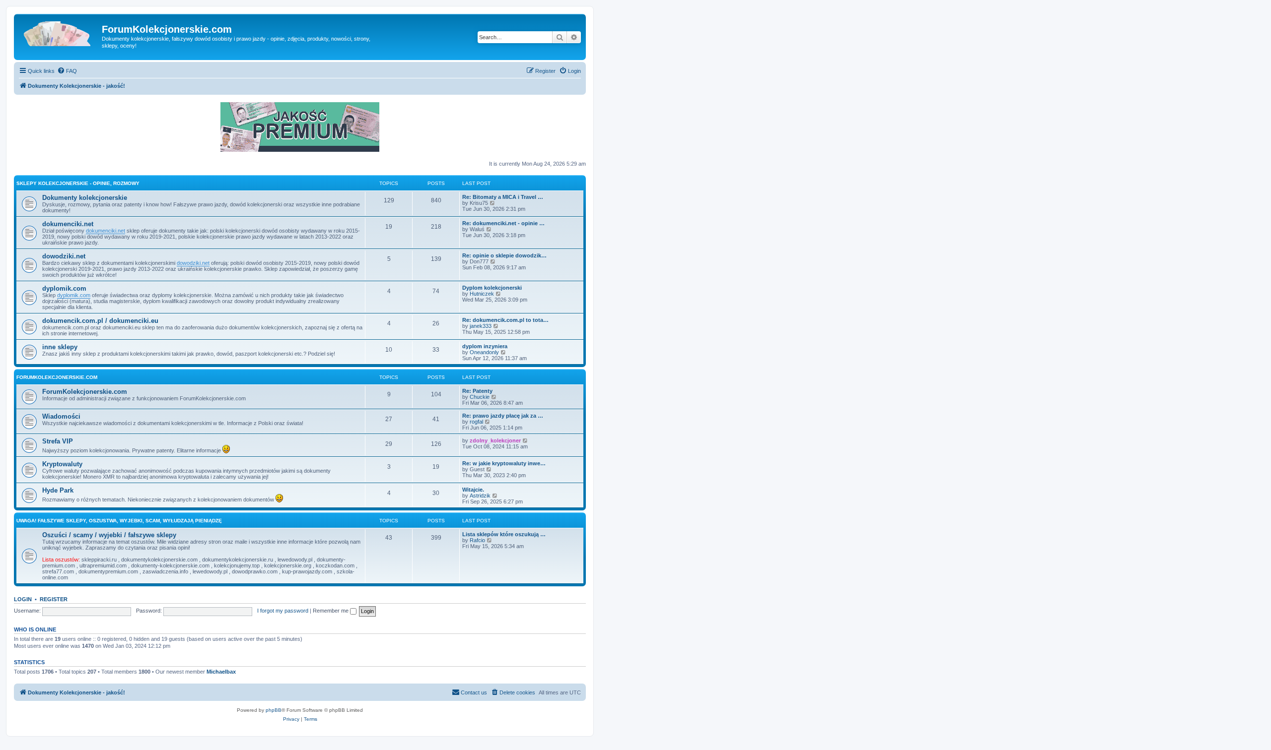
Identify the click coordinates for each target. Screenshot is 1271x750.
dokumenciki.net (67, 224)
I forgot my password (282, 611)
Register (54, 599)
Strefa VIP (57, 441)
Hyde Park (57, 490)
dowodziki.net (63, 256)
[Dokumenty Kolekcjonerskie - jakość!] (59, 32)
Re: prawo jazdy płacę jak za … (502, 416)
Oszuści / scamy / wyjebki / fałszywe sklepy (109, 535)
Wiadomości (61, 416)
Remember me (331, 611)
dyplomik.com (64, 288)
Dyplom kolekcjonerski (492, 288)
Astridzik (480, 496)
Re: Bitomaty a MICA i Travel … (502, 197)
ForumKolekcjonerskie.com (56, 377)
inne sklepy (59, 347)
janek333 (481, 326)
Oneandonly (484, 352)
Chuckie (480, 397)
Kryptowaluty (62, 464)
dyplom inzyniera (484, 346)
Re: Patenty (477, 391)
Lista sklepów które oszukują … (504, 534)
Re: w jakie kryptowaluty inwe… (504, 463)
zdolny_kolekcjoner (495, 440)
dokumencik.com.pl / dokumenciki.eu (100, 320)
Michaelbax (221, 672)
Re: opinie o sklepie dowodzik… (504, 255)
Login (23, 599)
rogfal (476, 422)
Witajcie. (473, 490)
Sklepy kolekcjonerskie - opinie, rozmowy (78, 183)
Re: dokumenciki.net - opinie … (503, 223)
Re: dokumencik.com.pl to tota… (505, 320)
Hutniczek (482, 294)
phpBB (274, 710)
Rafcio (477, 540)
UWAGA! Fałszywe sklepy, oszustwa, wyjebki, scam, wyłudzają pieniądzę (119, 520)
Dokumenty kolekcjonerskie (84, 197)
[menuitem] (67, 71)
